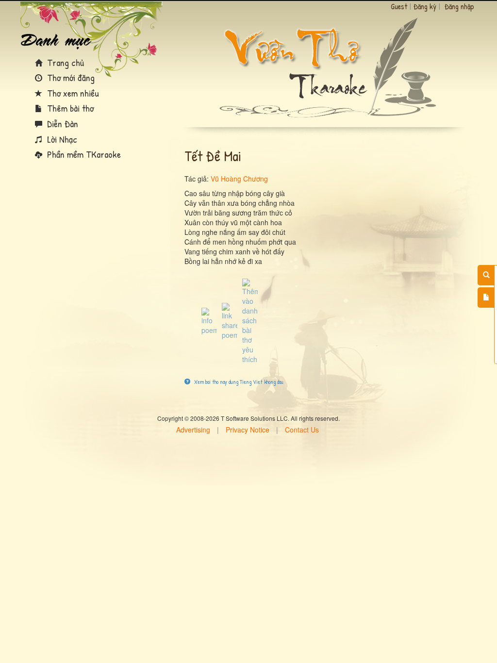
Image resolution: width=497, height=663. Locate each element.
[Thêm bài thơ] (486, 297)
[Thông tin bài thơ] (209, 320)
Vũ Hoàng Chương (239, 178)
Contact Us (302, 429)
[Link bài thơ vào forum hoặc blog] (229, 320)
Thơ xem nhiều (72, 92)
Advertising (193, 429)
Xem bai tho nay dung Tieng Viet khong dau (238, 382)
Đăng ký (425, 6)
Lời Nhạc (61, 139)
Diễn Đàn (61, 123)
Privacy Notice (247, 429)
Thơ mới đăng (70, 77)
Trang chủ (64, 62)
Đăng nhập (459, 6)
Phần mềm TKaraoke (83, 154)
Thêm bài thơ (69, 108)
